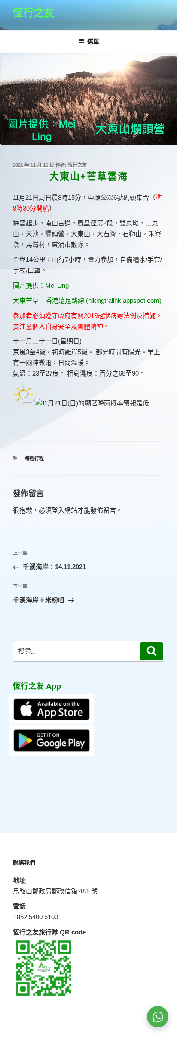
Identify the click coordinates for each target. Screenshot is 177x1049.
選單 (93, 41)
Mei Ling (57, 285)
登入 (58, 510)
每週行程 (34, 458)
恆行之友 (33, 13)
